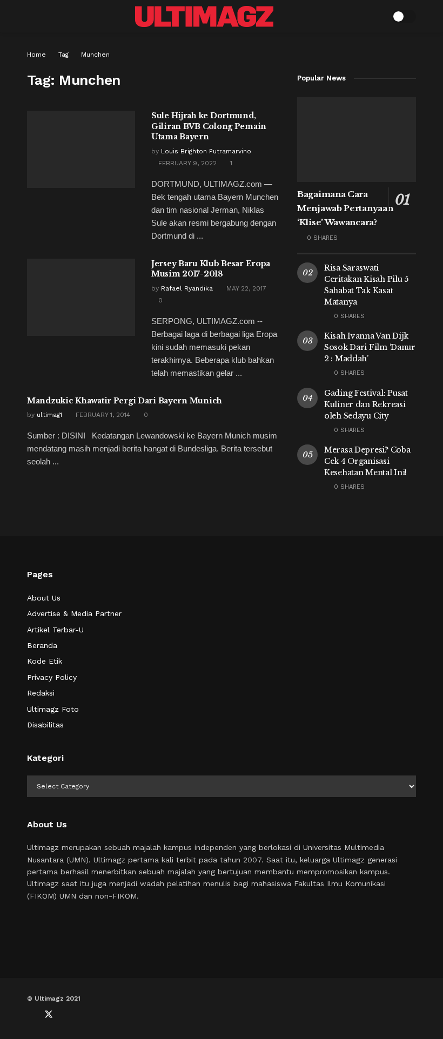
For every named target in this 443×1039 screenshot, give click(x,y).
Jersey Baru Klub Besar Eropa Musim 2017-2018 (210, 269)
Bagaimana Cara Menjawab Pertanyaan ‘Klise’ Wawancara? (345, 208)
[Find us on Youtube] (67, 1015)
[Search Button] (376, 16)
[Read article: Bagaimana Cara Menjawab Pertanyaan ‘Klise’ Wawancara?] (356, 139)
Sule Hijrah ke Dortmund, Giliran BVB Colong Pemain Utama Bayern (208, 126)
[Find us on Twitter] (48, 1015)
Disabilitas (45, 724)
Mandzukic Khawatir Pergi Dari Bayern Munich (124, 401)
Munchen (95, 54)
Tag (63, 54)
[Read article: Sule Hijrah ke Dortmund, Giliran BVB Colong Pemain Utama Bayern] (81, 149)
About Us (44, 597)
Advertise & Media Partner (74, 613)
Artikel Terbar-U (55, 629)
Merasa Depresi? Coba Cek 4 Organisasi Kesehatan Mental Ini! (367, 461)
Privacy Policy (52, 677)
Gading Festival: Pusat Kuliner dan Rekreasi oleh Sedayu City (366, 404)
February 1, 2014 (101, 415)
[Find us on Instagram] (84, 1015)
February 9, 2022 (186, 163)
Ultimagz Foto (53, 709)
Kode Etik (44, 661)
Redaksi (41, 693)
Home (36, 54)
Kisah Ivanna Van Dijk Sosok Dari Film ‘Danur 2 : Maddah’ (369, 347)
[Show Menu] (31, 16)
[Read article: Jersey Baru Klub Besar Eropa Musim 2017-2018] (81, 297)
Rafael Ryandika (187, 288)
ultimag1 (49, 415)
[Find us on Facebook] (30, 1015)
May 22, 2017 (245, 288)
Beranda (42, 645)
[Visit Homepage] (204, 16)
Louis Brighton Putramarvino (206, 151)
